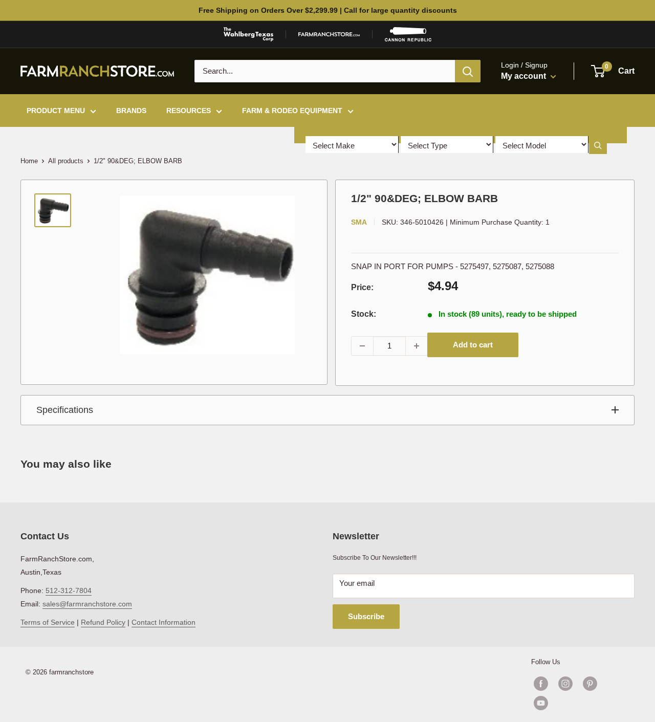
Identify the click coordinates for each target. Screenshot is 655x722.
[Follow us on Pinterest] (590, 683)
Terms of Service (47, 622)
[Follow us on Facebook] (541, 683)
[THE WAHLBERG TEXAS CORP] (248, 34)
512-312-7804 (69, 590)
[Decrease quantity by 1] (362, 346)
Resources (188, 110)
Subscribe (366, 616)
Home (29, 161)
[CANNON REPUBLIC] (408, 34)
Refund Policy (103, 622)
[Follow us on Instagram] (565, 683)
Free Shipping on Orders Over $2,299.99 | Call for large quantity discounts (328, 10)
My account (524, 76)
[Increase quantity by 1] (416, 346)
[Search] (468, 71)
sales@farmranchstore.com (87, 604)
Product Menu (56, 110)
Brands (131, 110)
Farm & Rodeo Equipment (292, 110)
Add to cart (473, 344)
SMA (359, 222)
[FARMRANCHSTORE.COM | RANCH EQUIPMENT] (329, 34)
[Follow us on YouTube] (578, 703)
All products (65, 161)
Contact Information (163, 622)
